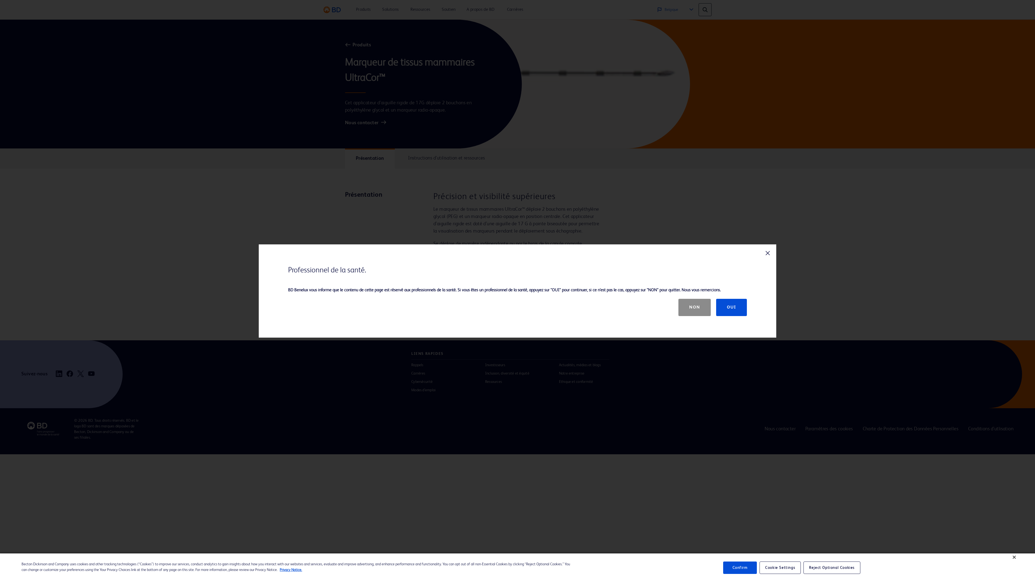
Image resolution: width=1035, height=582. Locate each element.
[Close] (1014, 557)
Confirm (740, 568)
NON (694, 307)
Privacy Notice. (291, 570)
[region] (517, 567)
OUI (731, 307)
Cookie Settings (780, 568)
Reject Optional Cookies (832, 568)
